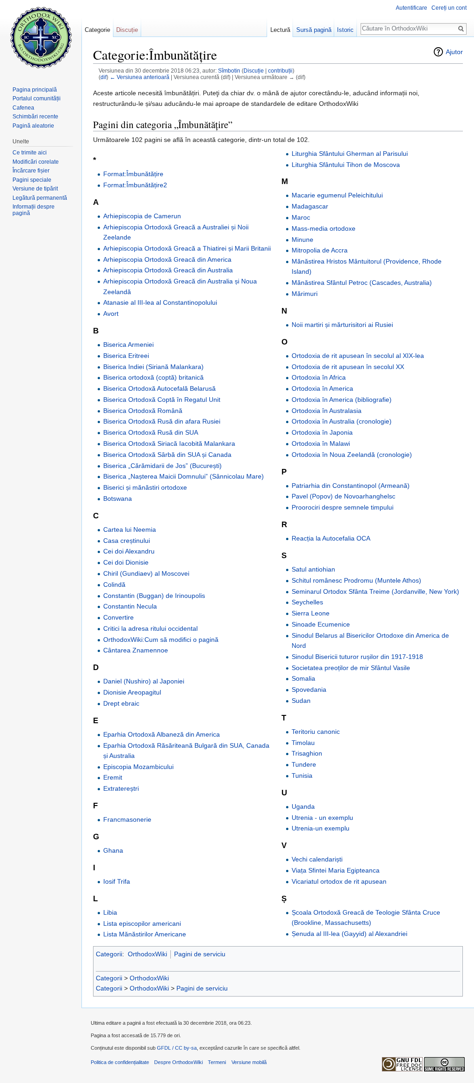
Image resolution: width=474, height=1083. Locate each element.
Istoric (345, 29)
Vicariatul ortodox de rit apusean (339, 881)
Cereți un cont (449, 8)
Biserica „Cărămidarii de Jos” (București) (162, 465)
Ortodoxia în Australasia (327, 410)
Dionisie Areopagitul (132, 692)
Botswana (117, 498)
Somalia (303, 678)
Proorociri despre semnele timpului (342, 507)
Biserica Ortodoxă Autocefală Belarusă (159, 388)
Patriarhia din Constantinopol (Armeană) (351, 485)
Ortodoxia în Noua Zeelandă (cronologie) (352, 454)
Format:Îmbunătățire (133, 174)
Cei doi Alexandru (129, 551)
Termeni (217, 1062)
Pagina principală (34, 89)
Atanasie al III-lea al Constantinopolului (160, 302)
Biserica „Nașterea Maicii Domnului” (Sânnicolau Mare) (183, 476)
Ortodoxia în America (322, 388)
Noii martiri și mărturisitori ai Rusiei (342, 324)
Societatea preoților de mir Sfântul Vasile (351, 667)
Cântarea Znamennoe (135, 650)
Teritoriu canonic (316, 731)
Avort (110, 313)
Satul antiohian (313, 569)
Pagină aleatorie (33, 126)
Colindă (114, 584)
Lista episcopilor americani (142, 923)
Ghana (113, 850)
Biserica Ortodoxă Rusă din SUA (150, 432)
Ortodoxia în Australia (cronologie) (342, 421)
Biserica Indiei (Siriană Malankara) (153, 366)
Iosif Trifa (116, 881)
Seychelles (307, 602)
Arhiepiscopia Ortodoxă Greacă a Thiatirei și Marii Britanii (187, 248)
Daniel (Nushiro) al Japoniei (143, 681)
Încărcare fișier (31, 170)
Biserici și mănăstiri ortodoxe (145, 487)
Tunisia (302, 775)
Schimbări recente (35, 116)
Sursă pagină (313, 29)
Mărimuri (305, 293)
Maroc (301, 217)
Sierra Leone (311, 613)
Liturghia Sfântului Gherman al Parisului (350, 153)
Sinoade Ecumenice (321, 624)
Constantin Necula (130, 606)
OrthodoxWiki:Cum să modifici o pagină (160, 639)
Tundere (304, 764)
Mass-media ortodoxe (324, 228)
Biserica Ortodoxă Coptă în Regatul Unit (161, 399)
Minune (302, 239)
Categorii (109, 954)
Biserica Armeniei (128, 344)
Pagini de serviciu (199, 954)
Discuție (253, 71)
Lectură (280, 29)
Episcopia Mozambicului (138, 766)
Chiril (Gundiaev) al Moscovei (146, 573)
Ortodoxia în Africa (319, 377)
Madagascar (310, 206)
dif (103, 77)
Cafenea (23, 108)
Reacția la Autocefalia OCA (331, 538)
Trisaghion (307, 753)
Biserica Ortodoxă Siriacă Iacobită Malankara (169, 443)
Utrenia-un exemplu (320, 828)
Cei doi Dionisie (126, 562)
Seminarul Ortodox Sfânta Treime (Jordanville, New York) (375, 591)
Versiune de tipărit (35, 188)
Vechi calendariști (317, 859)
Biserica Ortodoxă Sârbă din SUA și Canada (167, 454)
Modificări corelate (35, 162)
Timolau (303, 742)
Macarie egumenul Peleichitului (337, 195)
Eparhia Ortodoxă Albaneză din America (161, 734)
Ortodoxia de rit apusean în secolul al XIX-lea (358, 355)
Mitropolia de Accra (320, 250)
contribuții (280, 71)
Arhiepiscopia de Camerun (142, 216)
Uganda (303, 806)
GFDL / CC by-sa (177, 1048)
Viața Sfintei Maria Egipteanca (336, 870)
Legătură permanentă (39, 198)
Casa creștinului (126, 540)
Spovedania (309, 689)
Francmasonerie (127, 819)
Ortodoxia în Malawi (321, 443)
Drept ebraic (121, 703)
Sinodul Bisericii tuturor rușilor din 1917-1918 (357, 656)
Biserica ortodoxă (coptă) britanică (153, 377)
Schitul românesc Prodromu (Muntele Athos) (356, 580)
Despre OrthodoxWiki (178, 1062)
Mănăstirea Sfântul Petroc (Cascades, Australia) (362, 282)
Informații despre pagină (33, 209)
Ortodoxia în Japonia (322, 432)
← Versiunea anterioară (139, 77)
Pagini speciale (31, 180)
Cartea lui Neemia (129, 529)
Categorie (97, 29)
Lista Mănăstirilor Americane (144, 934)
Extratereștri (121, 788)
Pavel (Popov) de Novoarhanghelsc (343, 496)
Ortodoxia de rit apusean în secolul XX (348, 366)
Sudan (301, 700)
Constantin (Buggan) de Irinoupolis (154, 595)
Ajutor (454, 51)
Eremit (112, 777)
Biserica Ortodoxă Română (142, 410)
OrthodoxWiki (147, 954)
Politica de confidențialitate (120, 1062)
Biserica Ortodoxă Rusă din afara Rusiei (161, 421)
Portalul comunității (36, 98)
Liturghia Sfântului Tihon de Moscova (346, 164)
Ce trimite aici (29, 152)
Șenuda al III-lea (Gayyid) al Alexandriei (349, 933)
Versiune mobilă (249, 1062)
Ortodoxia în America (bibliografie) (342, 399)
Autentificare (411, 8)
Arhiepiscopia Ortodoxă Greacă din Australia (168, 270)
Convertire (118, 617)
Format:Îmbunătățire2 (135, 185)
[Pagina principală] (41, 37)
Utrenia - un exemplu (322, 817)
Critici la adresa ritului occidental (150, 628)
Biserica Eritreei (126, 355)
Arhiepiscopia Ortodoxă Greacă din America (167, 259)
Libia (110, 912)
